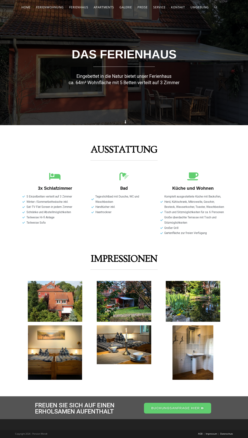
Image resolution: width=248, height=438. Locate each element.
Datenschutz (226, 433)
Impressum (211, 433)
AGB (200, 433)
